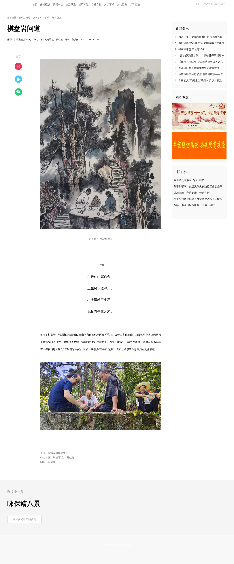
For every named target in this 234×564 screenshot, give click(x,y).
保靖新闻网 (24, 17)
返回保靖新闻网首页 (24, 519)
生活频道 (71, 4)
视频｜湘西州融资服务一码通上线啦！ (195, 205)
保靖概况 (45, 4)
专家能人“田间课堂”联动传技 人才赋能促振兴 (201, 80)
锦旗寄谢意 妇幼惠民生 (190, 49)
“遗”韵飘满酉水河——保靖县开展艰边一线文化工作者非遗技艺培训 (201, 55)
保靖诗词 (49, 17)
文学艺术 (109, 4)
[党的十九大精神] (199, 116)
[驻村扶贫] (199, 145)
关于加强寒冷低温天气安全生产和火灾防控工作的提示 (200, 199)
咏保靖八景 (23, 503)
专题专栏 (96, 4)
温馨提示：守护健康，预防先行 (192, 192)
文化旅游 (122, 4)
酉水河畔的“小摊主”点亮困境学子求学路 (199, 43)
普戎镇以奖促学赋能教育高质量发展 (197, 68)
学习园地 (135, 4)
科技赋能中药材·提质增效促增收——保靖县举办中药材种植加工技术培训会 (201, 74)
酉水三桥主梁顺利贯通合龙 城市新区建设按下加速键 (201, 37)
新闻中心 (58, 4)
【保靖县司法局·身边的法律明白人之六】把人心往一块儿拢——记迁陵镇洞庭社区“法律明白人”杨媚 (201, 61)
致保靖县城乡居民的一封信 (189, 180)
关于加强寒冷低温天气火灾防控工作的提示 (198, 186)
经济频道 (83, 4)
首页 (34, 4)
